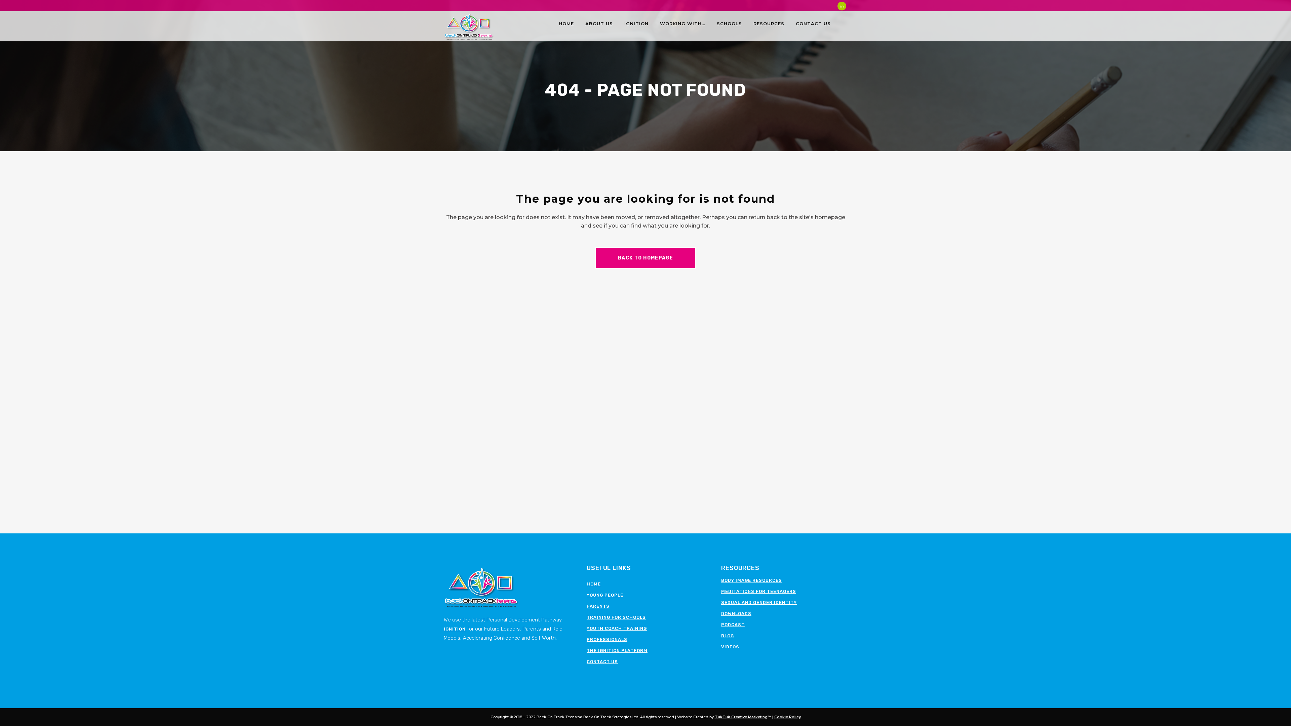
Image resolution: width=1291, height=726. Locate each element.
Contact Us (602, 661)
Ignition (455, 629)
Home (594, 584)
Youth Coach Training (617, 628)
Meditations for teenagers (758, 591)
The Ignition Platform (617, 650)
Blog (727, 635)
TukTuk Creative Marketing (741, 717)
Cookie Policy (787, 717)
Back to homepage (645, 258)
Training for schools (616, 617)
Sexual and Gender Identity (759, 602)
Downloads (736, 613)
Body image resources (751, 580)
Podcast (733, 624)
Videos (730, 646)
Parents (598, 606)
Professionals (607, 639)
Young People (605, 595)
